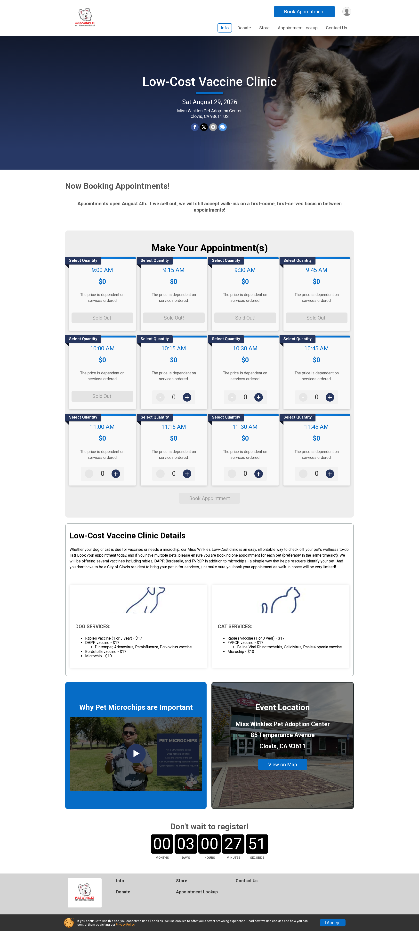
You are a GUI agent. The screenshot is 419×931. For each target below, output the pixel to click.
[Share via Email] (213, 127)
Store (264, 27)
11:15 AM (173, 427)
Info (225, 27)
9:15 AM (174, 270)
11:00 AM (102, 427)
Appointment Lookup (298, 27)
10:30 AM (245, 348)
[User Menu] (346, 11)
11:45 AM (316, 427)
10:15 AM (173, 348)
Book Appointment (304, 12)
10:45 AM (316, 348)
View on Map (282, 764)
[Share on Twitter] (204, 127)
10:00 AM (102, 348)
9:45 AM (316, 270)
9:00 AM (102, 270)
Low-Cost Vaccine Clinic (209, 81)
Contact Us (336, 27)
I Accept (333, 922)
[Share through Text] (222, 127)
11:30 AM (245, 427)
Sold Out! (102, 318)
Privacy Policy (125, 924)
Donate (244, 27)
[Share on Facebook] (195, 127)
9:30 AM (245, 270)
